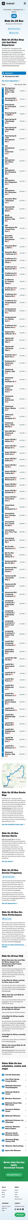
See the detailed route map (12, 824)
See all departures (9, 903)
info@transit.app (19, 1206)
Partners (5, 1203)
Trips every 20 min (15, 29)
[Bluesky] (18, 1209)
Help (3, 1197)
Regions (4, 1190)
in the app (4, 1001)
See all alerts (7, 861)
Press (3, 1194)
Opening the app (6, 808)
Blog (3, 1192)
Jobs (16, 1194)
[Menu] (24, 3)
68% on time (14, 33)
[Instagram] (15, 1209)
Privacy (17, 1197)
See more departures (10, 81)
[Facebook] (20, 1209)
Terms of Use (18, 1199)
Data (3, 1210)
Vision (16, 1190)
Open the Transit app (8, 839)
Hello (4, 1187)
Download (19, 1215)
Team (16, 1192)
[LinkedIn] (23, 1209)
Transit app (17, 890)
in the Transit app (11, 1041)
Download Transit (13, 1175)
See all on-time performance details (13, 946)
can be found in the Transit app (10, 65)
